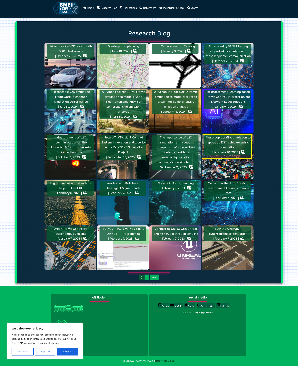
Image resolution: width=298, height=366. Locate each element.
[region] (45, 341)
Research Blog (108, 8)
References (149, 8)
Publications (129, 8)
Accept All (67, 352)
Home (90, 8)
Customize (22, 352)
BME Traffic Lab (165, 361)
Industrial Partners (173, 8)
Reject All (45, 352)
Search (194, 8)
